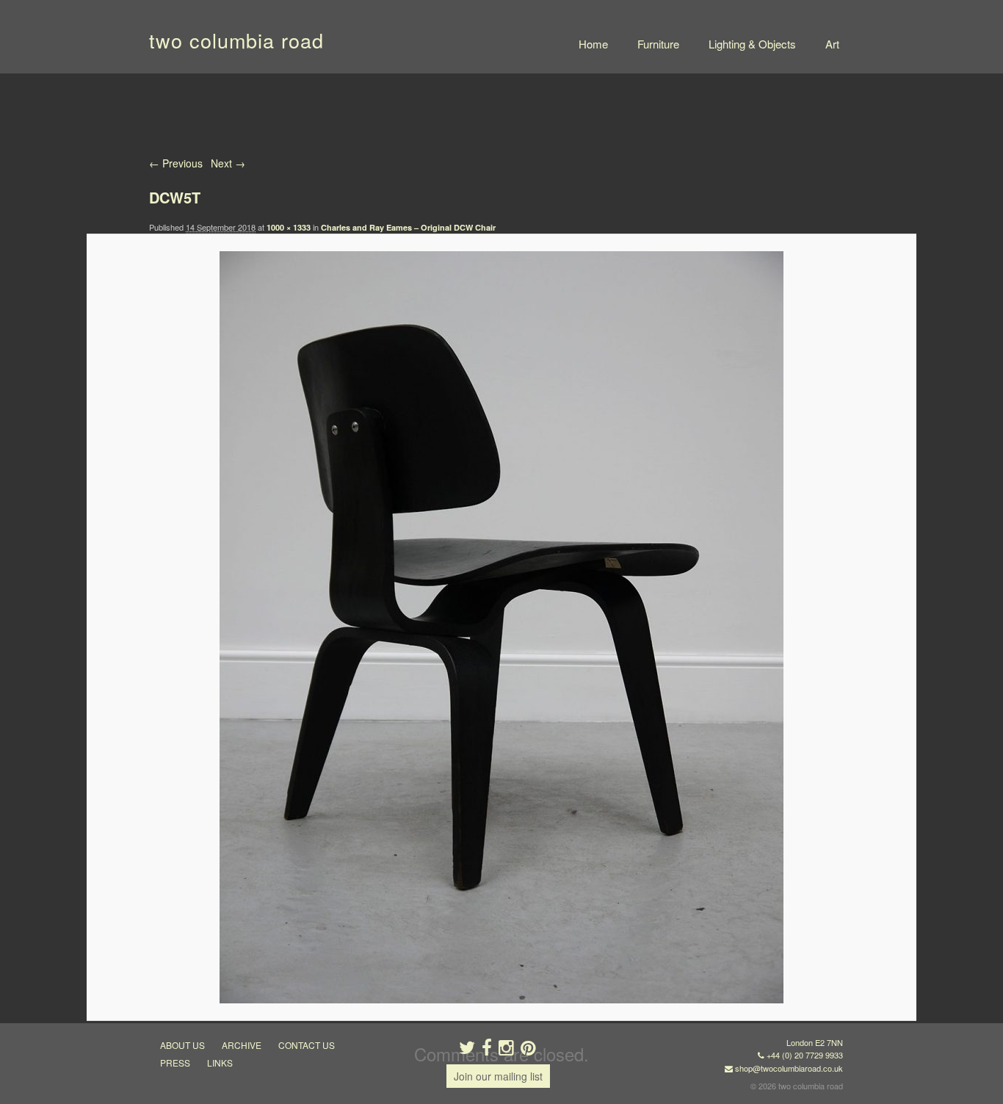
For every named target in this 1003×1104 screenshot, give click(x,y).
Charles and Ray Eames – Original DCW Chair (408, 227)
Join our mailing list (498, 1076)
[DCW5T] (501, 627)
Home (593, 43)
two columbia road (236, 40)
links (220, 1062)
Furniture (658, 43)
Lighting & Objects (752, 43)
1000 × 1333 (289, 227)
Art (832, 43)
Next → (228, 163)
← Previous (176, 163)
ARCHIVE (241, 1045)
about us (182, 1045)
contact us (306, 1045)
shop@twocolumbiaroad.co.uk (789, 1068)
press (175, 1062)
